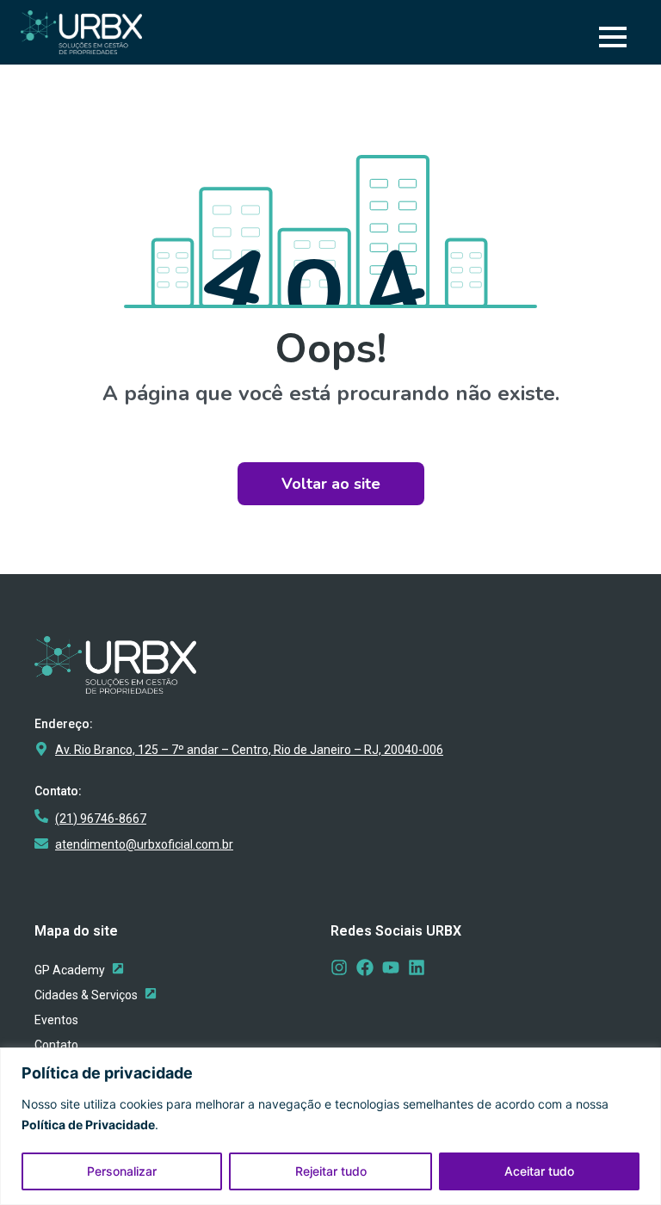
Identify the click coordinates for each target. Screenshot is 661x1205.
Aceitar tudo (539, 1171)
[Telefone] (41, 816)
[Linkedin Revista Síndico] (416, 967)
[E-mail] (41, 843)
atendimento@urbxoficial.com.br (144, 844)
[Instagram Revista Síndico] (339, 967)
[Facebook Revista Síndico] (365, 967)
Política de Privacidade (88, 1124)
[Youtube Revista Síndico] (390, 967)
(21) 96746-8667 (100, 818)
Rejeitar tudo (331, 1171)
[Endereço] (41, 749)
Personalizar (122, 1171)
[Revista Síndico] (151, 993)
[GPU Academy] (118, 968)
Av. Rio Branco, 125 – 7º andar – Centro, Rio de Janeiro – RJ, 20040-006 (249, 750)
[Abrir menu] (612, 37)
